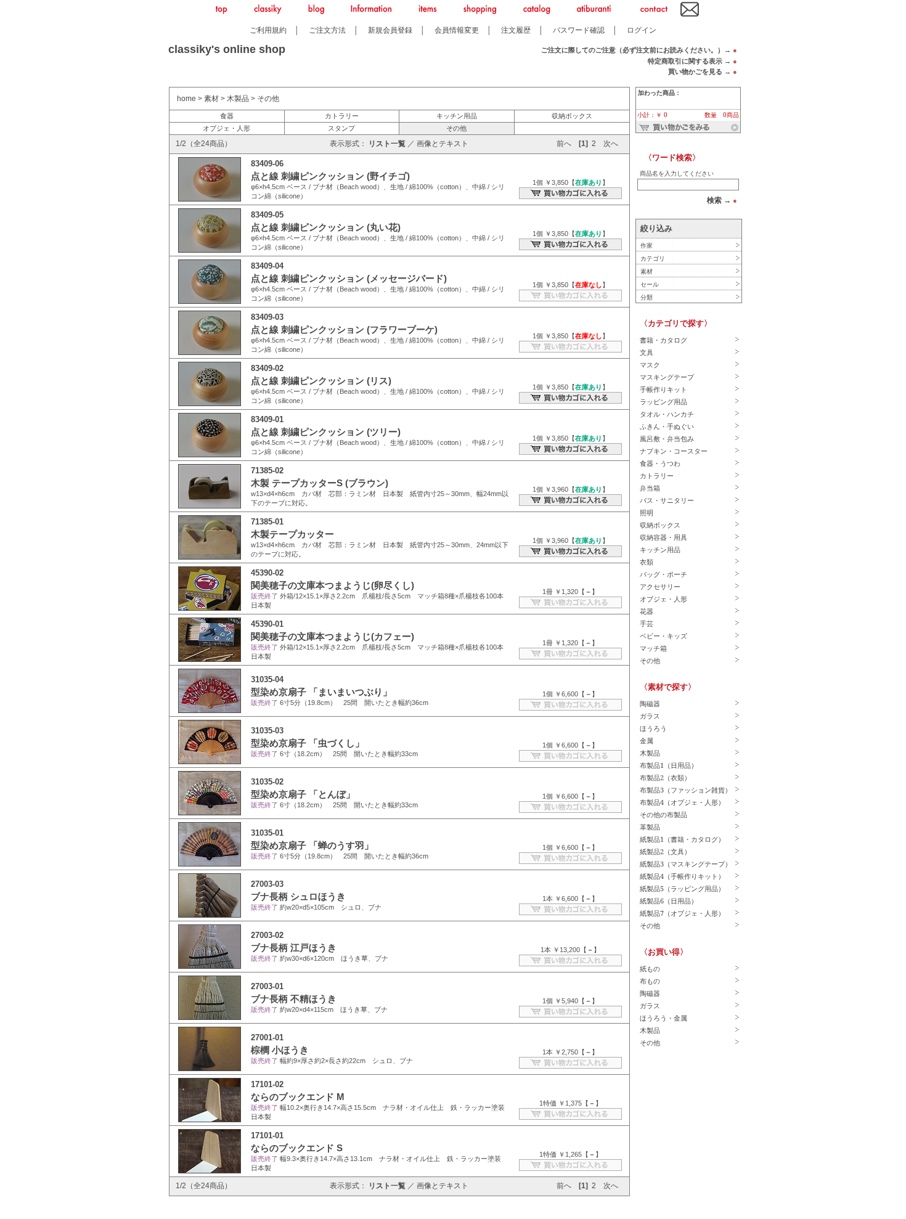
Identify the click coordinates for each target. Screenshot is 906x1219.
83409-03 (267, 317)
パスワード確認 (579, 30)
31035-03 (267, 730)
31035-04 (267, 679)
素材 (211, 98)
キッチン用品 (456, 116)
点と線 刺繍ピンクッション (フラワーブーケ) (344, 329)
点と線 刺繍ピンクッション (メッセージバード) (349, 278)
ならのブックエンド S (297, 1148)
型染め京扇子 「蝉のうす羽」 (312, 845)
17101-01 (267, 1135)
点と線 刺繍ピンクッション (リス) (321, 380)
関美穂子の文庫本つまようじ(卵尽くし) (332, 585)
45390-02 (267, 572)
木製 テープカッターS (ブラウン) (319, 483)
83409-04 (267, 266)
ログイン (641, 30)
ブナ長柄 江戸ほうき (294, 947)
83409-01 (267, 419)
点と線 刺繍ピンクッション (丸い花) (326, 227)
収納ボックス (572, 116)
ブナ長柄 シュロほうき (298, 896)
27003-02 (267, 935)
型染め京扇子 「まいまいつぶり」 (321, 692)
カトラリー (342, 116)
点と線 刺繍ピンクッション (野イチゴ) (330, 176)
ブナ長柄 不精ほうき (294, 998)
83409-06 (267, 163)
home (186, 98)
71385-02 (267, 470)
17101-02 (267, 1084)
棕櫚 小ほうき (280, 1050)
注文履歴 (516, 30)
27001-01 (267, 1037)
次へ (610, 143)
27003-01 (267, 986)
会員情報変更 (457, 30)
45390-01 (267, 624)
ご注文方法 (327, 30)
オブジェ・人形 (226, 128)
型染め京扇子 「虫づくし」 (307, 743)
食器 (227, 116)
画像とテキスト (442, 143)
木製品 (238, 98)
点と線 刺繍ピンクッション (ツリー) (326, 431)
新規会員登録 (390, 30)
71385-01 (267, 521)
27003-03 (267, 884)
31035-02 (267, 781)
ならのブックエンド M (298, 1096)
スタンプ (341, 128)
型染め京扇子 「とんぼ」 (303, 794)
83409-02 (267, 368)
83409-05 (267, 214)
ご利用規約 (268, 30)
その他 (268, 98)
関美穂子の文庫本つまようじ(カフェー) (332, 636)
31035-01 (267, 833)
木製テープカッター (292, 534)
